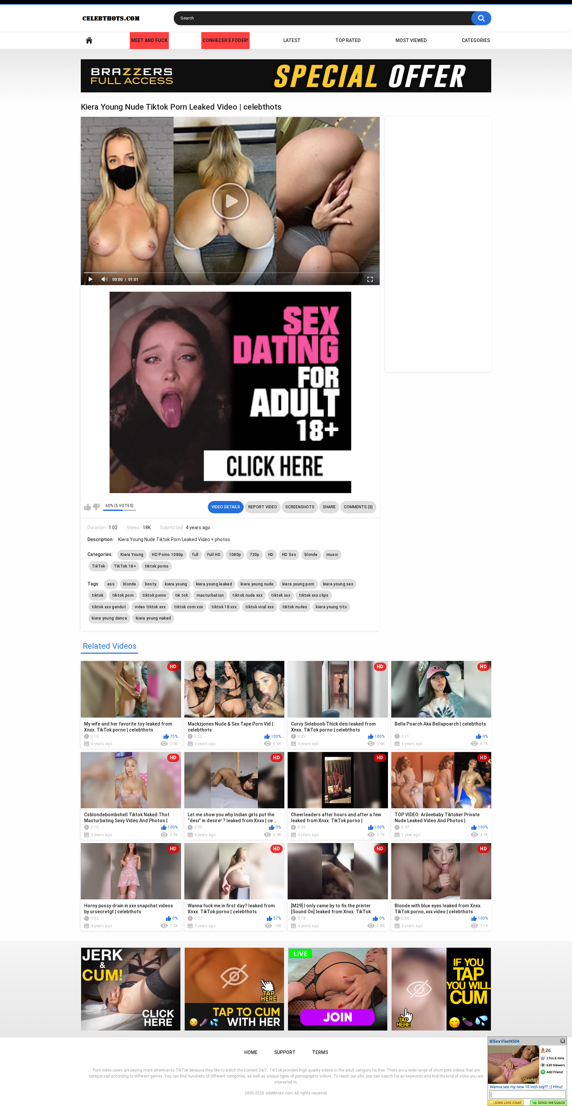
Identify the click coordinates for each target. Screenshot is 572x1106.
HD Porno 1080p (167, 554)
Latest (292, 40)
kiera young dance (109, 618)
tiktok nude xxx (247, 595)
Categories (476, 40)
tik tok (181, 595)
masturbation (210, 595)
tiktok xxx (280, 595)
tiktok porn (123, 595)
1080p (235, 554)
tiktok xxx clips (314, 595)
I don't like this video (96, 507)
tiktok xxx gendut (109, 607)
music (332, 554)
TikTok (98, 566)
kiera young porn (298, 584)
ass (111, 584)
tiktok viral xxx (259, 607)
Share (329, 507)
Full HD (213, 554)
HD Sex (289, 554)
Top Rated (347, 40)
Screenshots (299, 507)
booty (151, 584)
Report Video (262, 507)
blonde (311, 554)
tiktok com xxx (188, 607)
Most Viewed (411, 40)
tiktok (98, 595)
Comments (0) (358, 507)
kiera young (176, 584)
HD (271, 554)
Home (89, 40)
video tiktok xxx (150, 607)
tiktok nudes (295, 607)
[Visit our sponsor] (286, 75)
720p (254, 554)
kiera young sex (338, 584)
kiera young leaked (214, 584)
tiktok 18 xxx (224, 607)
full (195, 554)
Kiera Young (131, 554)
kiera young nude (257, 584)
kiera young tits (331, 607)
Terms (320, 1052)
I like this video (87, 507)
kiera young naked (153, 618)
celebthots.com (279, 1093)
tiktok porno (157, 566)
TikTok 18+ (125, 566)
